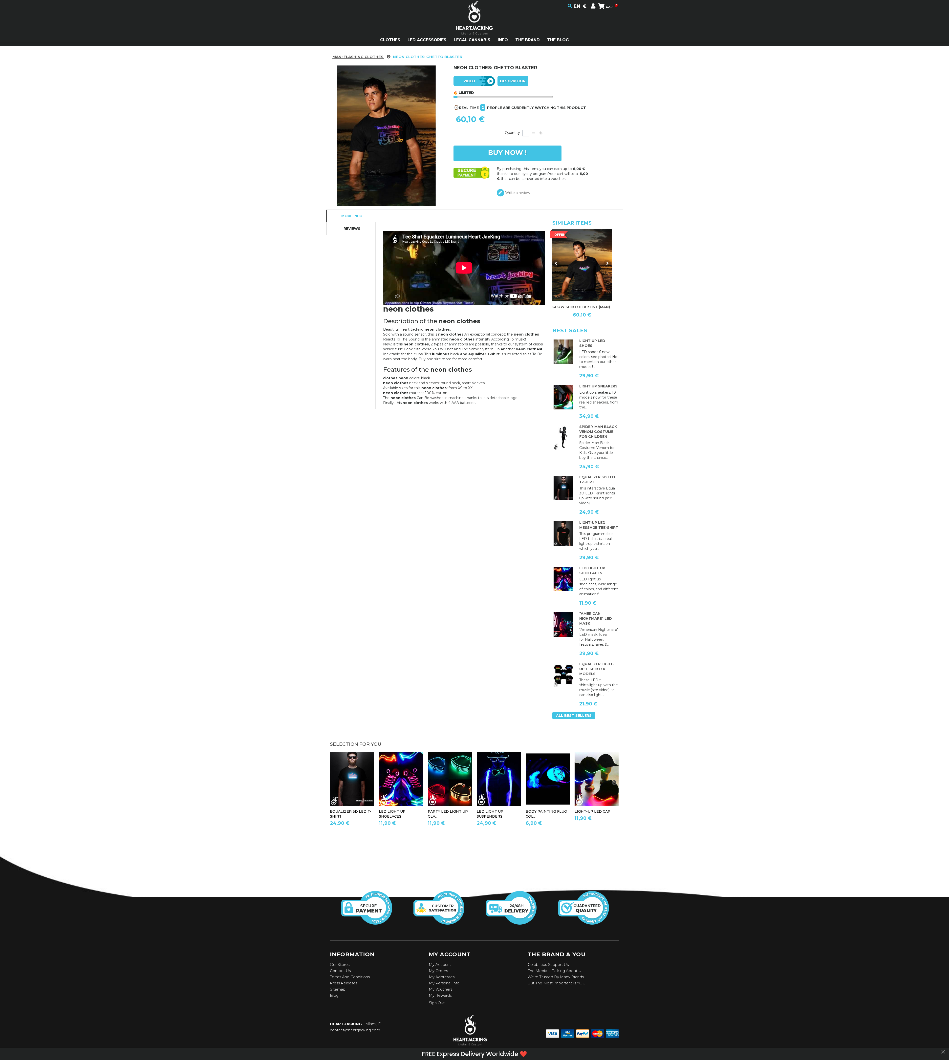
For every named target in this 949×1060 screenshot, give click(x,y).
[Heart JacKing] (474, 27)
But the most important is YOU (557, 983)
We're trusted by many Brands (556, 977)
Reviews (352, 228)
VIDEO (469, 81)
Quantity (512, 132)
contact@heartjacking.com (355, 1030)
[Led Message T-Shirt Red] (563, 533)
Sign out (437, 1002)
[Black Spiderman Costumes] (563, 437)
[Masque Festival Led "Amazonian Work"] (563, 624)
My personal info (444, 983)
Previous (556, 263)
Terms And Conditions (350, 977)
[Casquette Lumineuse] (597, 779)
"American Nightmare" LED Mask (595, 618)
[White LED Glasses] (450, 779)
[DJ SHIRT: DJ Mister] (582, 265)
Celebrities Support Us (548, 964)
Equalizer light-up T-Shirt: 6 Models (596, 669)
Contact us (340, 970)
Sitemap (337, 989)
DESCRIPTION (513, 81)
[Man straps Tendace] (499, 779)
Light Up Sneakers (598, 386)
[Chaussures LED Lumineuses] (563, 397)
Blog (334, 995)
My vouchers (440, 989)
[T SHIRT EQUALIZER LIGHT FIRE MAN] (563, 675)
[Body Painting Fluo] (548, 779)
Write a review (517, 193)
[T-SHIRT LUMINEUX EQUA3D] (563, 488)
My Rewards (440, 995)
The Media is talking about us (555, 970)
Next (607, 263)
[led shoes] (563, 351)
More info (352, 216)
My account (440, 964)
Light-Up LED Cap (592, 811)
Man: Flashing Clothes (358, 56)
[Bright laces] (563, 579)
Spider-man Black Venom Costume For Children (598, 431)
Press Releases (343, 983)
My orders (438, 970)
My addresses (441, 977)
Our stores (339, 964)
